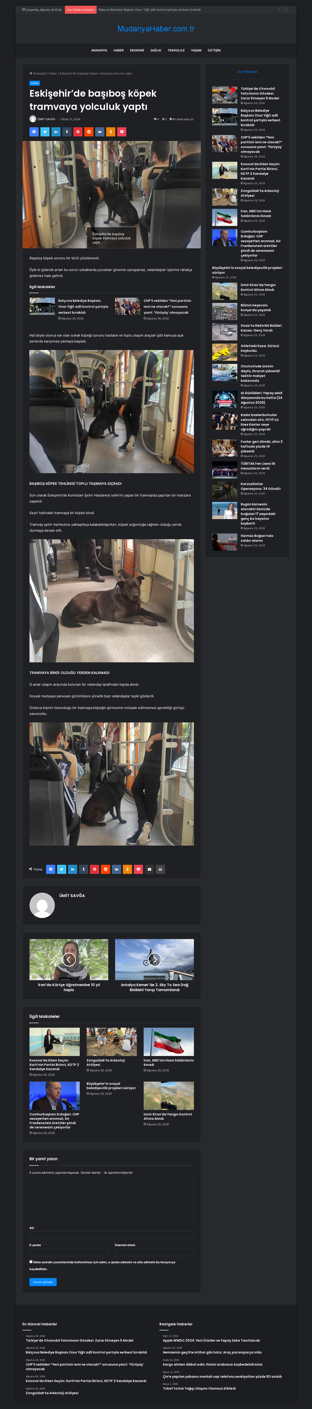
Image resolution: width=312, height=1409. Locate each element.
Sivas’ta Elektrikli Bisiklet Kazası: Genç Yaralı (261, 328)
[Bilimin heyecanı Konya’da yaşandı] (224, 311)
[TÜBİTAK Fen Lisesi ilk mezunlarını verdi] (224, 469)
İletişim (214, 50)
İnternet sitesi (125, 1245)
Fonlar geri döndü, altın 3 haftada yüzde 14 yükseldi (262, 446)
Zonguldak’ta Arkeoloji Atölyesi (106, 1062)
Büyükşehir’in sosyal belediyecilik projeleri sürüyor (111, 1085)
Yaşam (196, 50)
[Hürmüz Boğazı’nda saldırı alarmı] (224, 542)
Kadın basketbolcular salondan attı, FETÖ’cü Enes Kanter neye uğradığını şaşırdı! (260, 422)
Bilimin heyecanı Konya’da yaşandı (256, 307)
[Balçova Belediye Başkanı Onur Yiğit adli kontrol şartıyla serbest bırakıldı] (42, 306)
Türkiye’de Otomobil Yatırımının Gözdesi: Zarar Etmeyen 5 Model (260, 93)
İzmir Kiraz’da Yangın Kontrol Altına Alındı (168, 1116)
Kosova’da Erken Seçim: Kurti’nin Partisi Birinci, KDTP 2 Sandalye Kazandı (54, 1064)
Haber (119, 50)
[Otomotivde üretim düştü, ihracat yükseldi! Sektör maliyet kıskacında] (224, 372)
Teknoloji (176, 50)
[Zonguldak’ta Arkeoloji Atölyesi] (112, 1042)
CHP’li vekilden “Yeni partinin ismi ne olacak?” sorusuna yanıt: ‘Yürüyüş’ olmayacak (157, 9)
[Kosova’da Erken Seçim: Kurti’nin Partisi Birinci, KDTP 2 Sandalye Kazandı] (54, 1042)
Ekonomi (137, 50)
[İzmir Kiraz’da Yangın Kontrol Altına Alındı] (169, 1096)
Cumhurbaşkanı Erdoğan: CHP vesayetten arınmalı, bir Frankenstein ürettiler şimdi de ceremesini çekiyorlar (54, 1121)
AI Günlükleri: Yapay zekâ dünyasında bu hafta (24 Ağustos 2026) (261, 398)
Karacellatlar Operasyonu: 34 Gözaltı (261, 486)
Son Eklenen (247, 71)
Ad (32, 1228)
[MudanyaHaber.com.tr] (156, 28)
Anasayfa (99, 50)
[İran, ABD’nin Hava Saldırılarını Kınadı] (169, 1042)
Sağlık (156, 50)
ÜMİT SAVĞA (46, 119)
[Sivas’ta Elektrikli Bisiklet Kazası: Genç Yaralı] (224, 331)
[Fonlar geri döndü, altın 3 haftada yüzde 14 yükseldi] (224, 447)
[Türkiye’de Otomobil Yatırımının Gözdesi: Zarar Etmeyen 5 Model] (224, 94)
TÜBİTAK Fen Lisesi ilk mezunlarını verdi (258, 466)
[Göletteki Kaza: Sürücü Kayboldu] (224, 352)
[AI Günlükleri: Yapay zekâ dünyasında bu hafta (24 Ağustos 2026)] (224, 399)
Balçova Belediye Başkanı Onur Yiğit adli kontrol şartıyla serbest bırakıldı (83, 306)
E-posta (36, 1245)
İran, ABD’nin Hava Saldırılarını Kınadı (169, 1062)
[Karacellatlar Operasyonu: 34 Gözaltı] (224, 490)
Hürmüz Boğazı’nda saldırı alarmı (257, 538)
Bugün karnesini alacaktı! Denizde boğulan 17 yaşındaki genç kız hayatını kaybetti (258, 514)
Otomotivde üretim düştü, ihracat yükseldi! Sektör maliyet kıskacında (260, 373)
